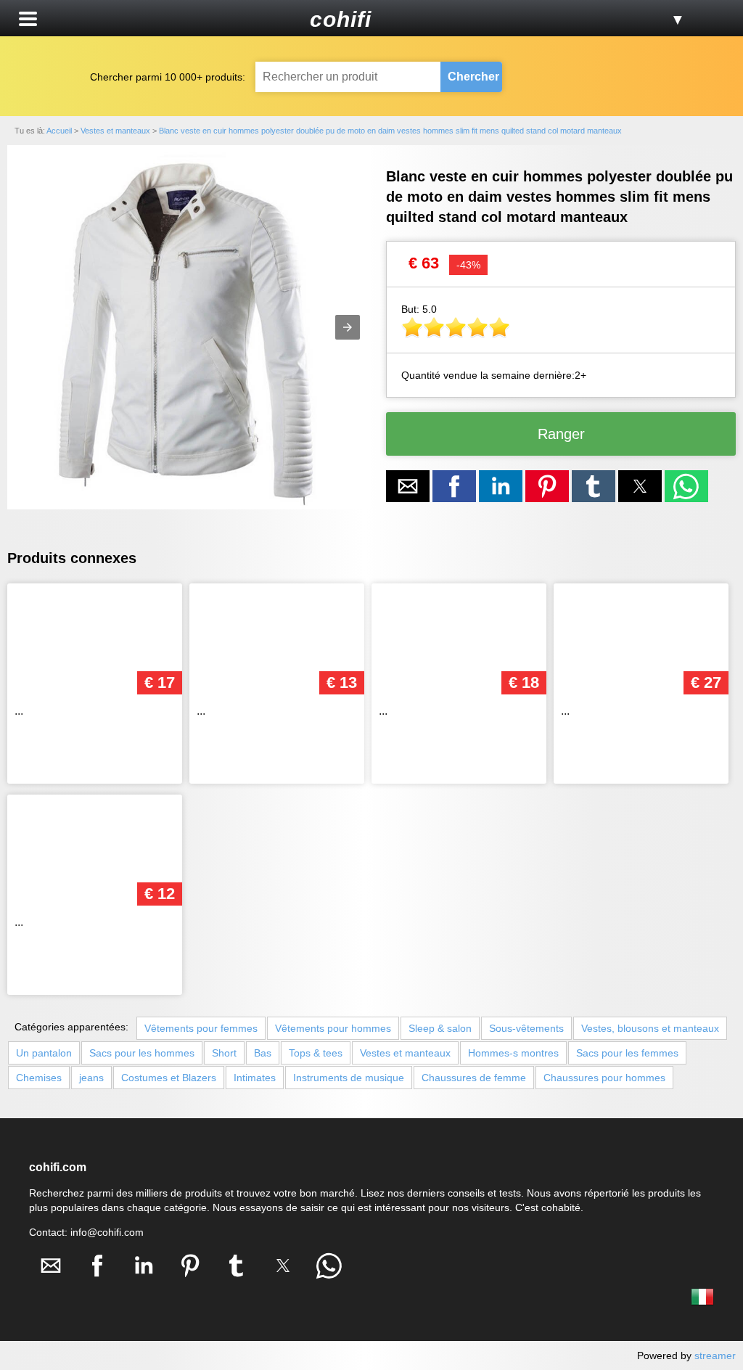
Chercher (473, 76)
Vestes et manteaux (405, 1053)
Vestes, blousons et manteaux (650, 1028)
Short (224, 1053)
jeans (91, 1077)
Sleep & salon (440, 1028)
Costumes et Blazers (168, 1077)
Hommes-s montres (513, 1053)
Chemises (39, 1077)
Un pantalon (44, 1053)
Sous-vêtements (526, 1028)
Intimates (255, 1077)
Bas (262, 1053)
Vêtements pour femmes (201, 1028)
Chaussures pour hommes (604, 1077)
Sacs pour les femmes (627, 1053)
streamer (715, 1355)
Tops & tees (315, 1053)
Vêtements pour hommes (333, 1028)
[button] (28, 19)
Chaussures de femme (474, 1077)
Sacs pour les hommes (141, 1053)
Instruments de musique (348, 1077)
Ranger (561, 434)
